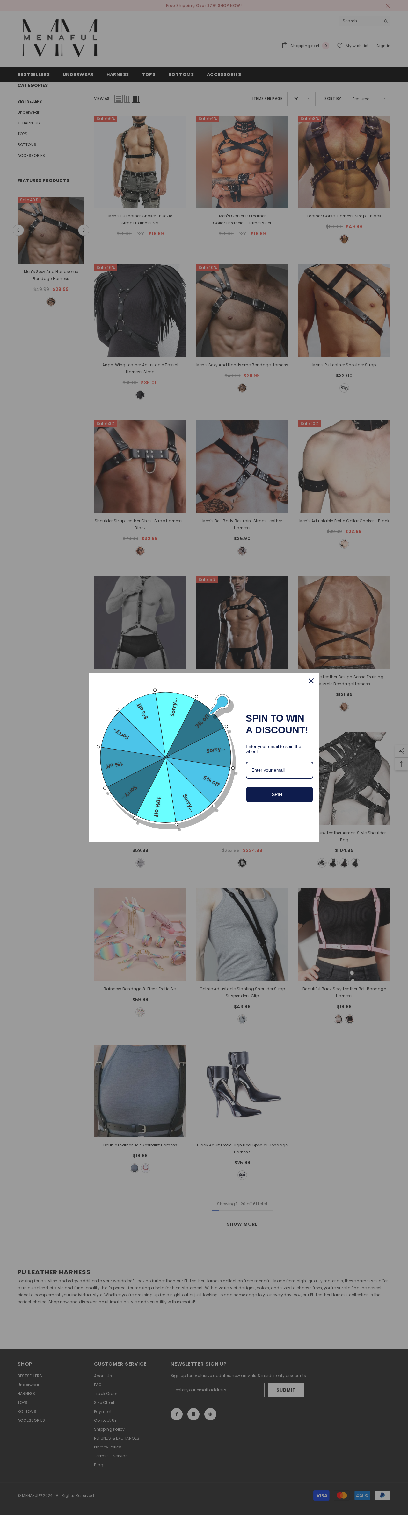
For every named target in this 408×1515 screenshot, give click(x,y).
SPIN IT (280, 794)
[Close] (311, 680)
